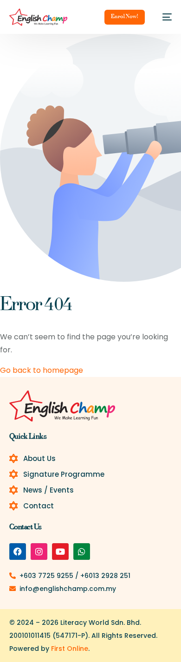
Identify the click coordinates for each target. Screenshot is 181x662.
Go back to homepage (41, 370)
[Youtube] (60, 551)
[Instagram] (39, 551)
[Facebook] (17, 551)
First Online (69, 648)
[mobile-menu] (163, 17)
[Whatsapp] (81, 551)
